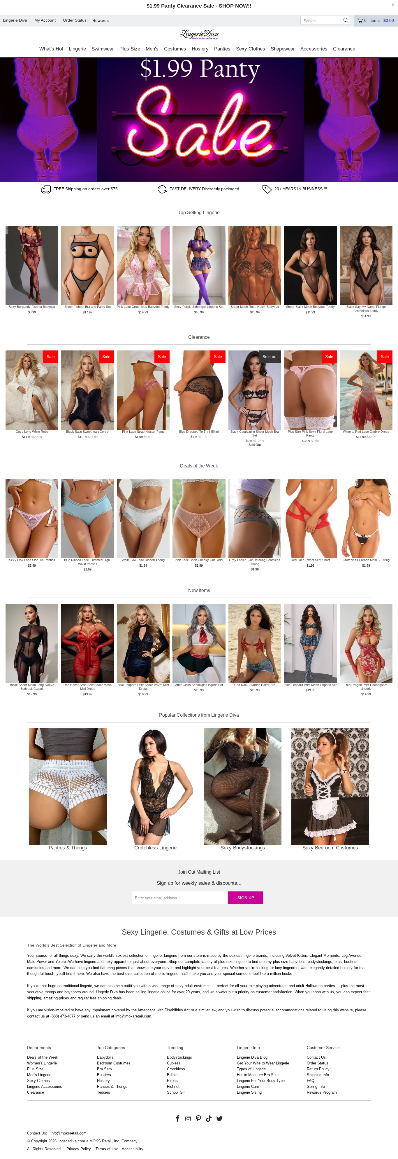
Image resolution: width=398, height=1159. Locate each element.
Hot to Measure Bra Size (258, 1075)
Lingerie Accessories (44, 1086)
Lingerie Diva (15, 20)
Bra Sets (104, 1069)
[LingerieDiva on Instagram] (188, 1119)
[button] (51, 49)
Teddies (103, 1092)
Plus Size (35, 1069)
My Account (45, 20)
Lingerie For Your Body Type (261, 1080)
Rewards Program (322, 1092)
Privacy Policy (78, 1149)
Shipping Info (318, 1075)
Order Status (75, 20)
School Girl (176, 1092)
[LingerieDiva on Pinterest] (198, 1119)
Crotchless (176, 1069)
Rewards (100, 20)
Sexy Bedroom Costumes (330, 790)
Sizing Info (316, 1086)
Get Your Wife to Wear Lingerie (263, 1063)
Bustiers (104, 1075)
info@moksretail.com (69, 1133)
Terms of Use (107, 1149)
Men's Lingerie (39, 1075)
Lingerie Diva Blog (252, 1057)
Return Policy (318, 1069)
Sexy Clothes (38, 1080)
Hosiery (103, 1080)
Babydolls (105, 1057)
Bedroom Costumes (114, 1063)
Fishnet (173, 1086)
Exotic (172, 1080)
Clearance (35, 1092)
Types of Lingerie (251, 1069)
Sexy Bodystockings (242, 790)
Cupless (174, 1063)
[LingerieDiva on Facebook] (178, 1119)
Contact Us (316, 1057)
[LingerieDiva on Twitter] (219, 1119)
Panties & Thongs (68, 790)
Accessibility (132, 1149)
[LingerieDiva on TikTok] (209, 1119)
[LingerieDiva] (199, 35)
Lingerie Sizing (249, 1092)
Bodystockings (179, 1057)
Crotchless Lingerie (155, 790)
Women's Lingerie (42, 1063)
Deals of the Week (42, 1057)
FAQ (310, 1080)
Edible (172, 1075)
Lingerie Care (248, 1086)
